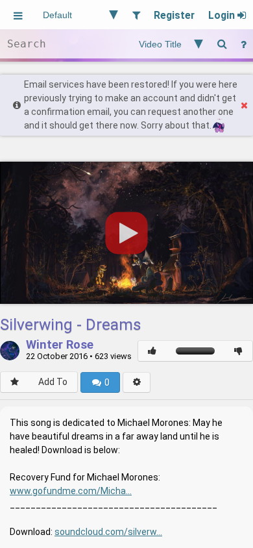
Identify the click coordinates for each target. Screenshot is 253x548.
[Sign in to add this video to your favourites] (15, 382)
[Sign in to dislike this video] (238, 351)
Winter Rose (59, 345)
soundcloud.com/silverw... (108, 532)
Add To (52, 382)
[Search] (222, 43)
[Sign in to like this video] (152, 351)
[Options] (137, 382)
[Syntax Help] (243, 43)
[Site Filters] (136, 14)
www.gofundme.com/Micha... (71, 491)
